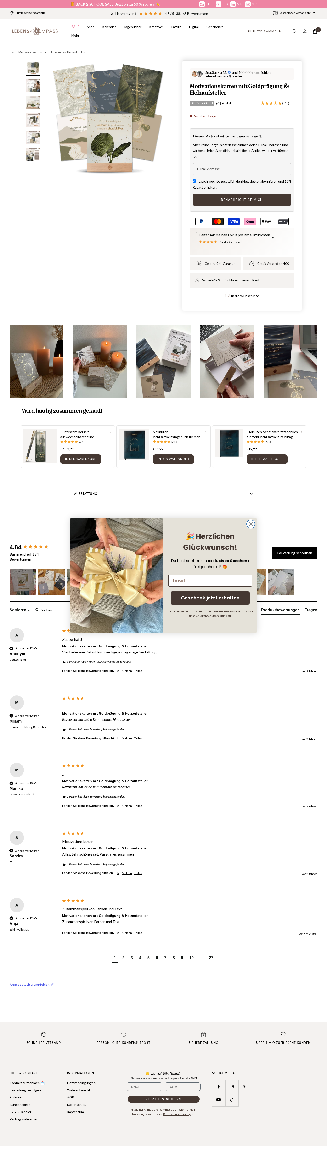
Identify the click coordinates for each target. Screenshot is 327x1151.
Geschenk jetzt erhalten (210, 597)
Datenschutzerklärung (213, 616)
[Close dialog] (251, 524)
